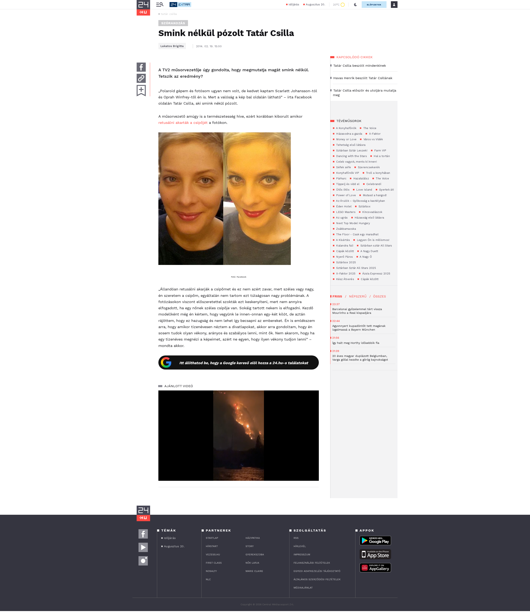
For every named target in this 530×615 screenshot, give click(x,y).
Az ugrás (341, 217)
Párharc (340, 178)
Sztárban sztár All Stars (375, 245)
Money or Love (346, 139)
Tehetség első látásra (350, 144)
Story (250, 546)
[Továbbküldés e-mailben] (141, 78)
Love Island (363, 189)
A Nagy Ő (365, 256)
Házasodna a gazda (348, 133)
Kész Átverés (344, 279)
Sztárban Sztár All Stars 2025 (355, 267)
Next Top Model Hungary (352, 223)
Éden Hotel (343, 206)
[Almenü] (159, 4)
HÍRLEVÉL (300, 546)
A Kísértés (342, 240)
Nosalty (211, 571)
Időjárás (294, 4)
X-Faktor (374, 133)
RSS (296, 537)
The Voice (369, 128)
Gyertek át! (386, 189)
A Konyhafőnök (345, 128)
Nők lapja (252, 562)
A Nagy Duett (369, 251)
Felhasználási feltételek (312, 562)
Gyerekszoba (255, 554)
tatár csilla (169, 14)
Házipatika (253, 537)
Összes (379, 296)
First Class (214, 562)
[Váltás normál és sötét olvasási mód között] (355, 4)
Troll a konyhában (377, 172)
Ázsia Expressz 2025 (375, 273)
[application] (238, 435)
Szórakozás (173, 23)
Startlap (212, 537)
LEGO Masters (345, 212)
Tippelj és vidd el (347, 184)
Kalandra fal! (344, 245)
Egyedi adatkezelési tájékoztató (317, 571)
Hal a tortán (381, 156)
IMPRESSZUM (302, 554)
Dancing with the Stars (351, 156)
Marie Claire (254, 571)
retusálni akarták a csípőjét (183, 122)
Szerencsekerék (368, 167)
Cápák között (344, 251)
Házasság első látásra (369, 217)
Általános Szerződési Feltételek (317, 579)
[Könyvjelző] (141, 90)
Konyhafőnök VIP (347, 172)
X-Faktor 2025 (345, 273)
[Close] (312, 465)
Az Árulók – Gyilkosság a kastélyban (360, 200)
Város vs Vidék (373, 139)
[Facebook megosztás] (141, 67)
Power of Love (345, 195)
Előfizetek (374, 5)
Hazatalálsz (360, 178)
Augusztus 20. (315, 4)
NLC (208, 579)
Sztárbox (364, 206)
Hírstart (212, 546)
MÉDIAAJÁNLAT (303, 587)
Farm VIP (379, 150)
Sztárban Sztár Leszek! (351, 150)
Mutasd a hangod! (374, 195)
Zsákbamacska (345, 228)
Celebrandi (373, 184)
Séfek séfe (343, 167)
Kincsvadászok (371, 212)
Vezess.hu (213, 554)
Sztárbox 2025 (345, 262)
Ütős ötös (342, 189)
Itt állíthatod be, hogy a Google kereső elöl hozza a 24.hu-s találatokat (243, 363)
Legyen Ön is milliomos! (372, 240)
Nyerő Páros (344, 256)
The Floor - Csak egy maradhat (356, 234)
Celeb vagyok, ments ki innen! (356, 161)
